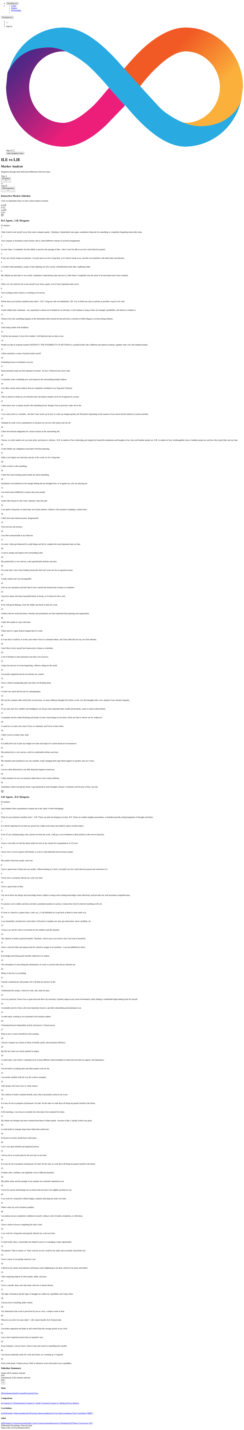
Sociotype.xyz (12, 3)
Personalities (16, 10)
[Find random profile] (7, 22)
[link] (6, 1393)
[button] (122, 230)
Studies (14, 8)
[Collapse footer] (3, 1382)
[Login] (13, 150)
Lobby (14, 6)
